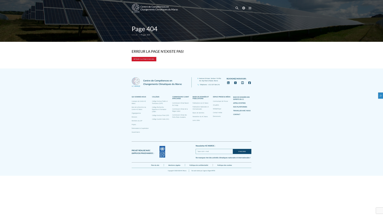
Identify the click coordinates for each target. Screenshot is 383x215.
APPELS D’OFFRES (239, 103)
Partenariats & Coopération (140, 128)
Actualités (216, 105)
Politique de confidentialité (199, 165)
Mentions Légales (174, 165)
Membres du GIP (137, 121)
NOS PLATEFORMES (240, 107)
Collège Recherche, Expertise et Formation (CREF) (159, 109)
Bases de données (198, 113)
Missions (134, 117)
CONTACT (236, 114)
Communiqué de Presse (220, 101)
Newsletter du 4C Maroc (200, 116)
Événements (217, 116)
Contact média (217, 112)
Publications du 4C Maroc (200, 103)
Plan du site (155, 165)
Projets (134, 124)
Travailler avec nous (242, 111)
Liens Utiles (196, 120)
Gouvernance (136, 132)
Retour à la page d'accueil (144, 59)
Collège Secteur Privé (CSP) (160, 115)
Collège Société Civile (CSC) (160, 119)
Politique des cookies (224, 165)
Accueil (135, 35)
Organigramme (136, 113)
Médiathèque (217, 109)
